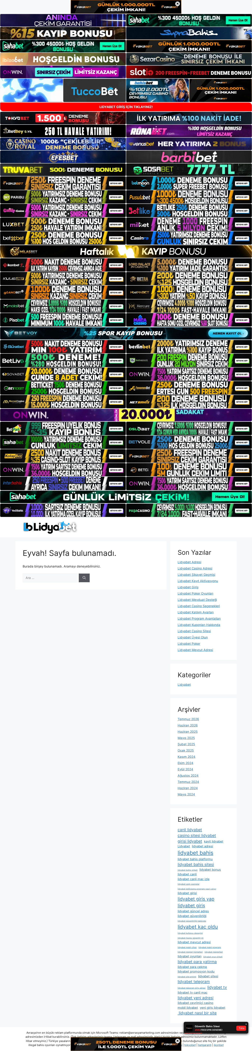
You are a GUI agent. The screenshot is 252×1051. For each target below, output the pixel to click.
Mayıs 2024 (186, 794)
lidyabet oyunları (189, 956)
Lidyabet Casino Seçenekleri (199, 606)
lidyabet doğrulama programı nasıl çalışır (197, 889)
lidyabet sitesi (208, 976)
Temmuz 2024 (188, 782)
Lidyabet (184, 684)
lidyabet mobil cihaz (187, 947)
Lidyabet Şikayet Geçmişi (196, 575)
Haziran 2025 (188, 732)
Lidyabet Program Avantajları (199, 618)
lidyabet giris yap (196, 899)
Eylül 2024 (185, 769)
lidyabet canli (187, 874)
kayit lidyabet (213, 841)
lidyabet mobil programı (210, 947)
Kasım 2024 (186, 757)
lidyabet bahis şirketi (188, 870)
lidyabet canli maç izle (194, 879)
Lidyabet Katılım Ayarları (196, 612)
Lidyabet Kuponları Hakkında (199, 625)
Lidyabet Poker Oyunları (195, 593)
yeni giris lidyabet (212, 1007)
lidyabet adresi (202, 846)
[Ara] (84, 578)
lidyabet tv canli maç (192, 992)
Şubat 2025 (186, 744)
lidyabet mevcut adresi (194, 942)
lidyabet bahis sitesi (196, 864)
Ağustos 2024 (188, 775)
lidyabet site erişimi (187, 977)
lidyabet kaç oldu (198, 927)
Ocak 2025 (186, 750)
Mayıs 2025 (186, 738)
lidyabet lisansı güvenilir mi (190, 938)
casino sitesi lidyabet (197, 835)
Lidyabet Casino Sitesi (194, 631)
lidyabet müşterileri (214, 952)
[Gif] (126, 251)
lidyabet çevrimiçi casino (195, 1003)
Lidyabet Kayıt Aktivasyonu (198, 581)
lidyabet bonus (210, 869)
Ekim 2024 (185, 763)
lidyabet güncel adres (193, 911)
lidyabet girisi (187, 893)
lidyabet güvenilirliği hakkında (192, 921)
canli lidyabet (190, 829)
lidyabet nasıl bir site (197, 1013)
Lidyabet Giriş (188, 587)
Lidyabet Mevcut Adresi (195, 650)
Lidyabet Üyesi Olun (193, 637)
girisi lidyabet (190, 841)
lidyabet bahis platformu (195, 859)
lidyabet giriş (191, 905)
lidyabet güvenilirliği (192, 916)
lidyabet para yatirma (197, 961)
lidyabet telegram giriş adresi (192, 988)
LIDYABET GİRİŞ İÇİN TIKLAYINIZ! (126, 107)
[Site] (63, 183)
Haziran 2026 (188, 725)
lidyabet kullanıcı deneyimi (190, 933)
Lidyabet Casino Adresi (195, 568)
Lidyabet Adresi (189, 562)
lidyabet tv (217, 987)
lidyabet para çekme (192, 967)
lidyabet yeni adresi (195, 997)
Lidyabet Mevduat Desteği (197, 600)
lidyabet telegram (194, 981)
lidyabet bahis (195, 853)
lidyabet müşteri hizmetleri (190, 952)
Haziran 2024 (188, 788)
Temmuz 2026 (188, 719)
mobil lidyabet (188, 1007)
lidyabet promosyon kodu (196, 971)
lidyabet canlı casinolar (188, 884)
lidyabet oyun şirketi (212, 957)
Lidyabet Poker (189, 644)
